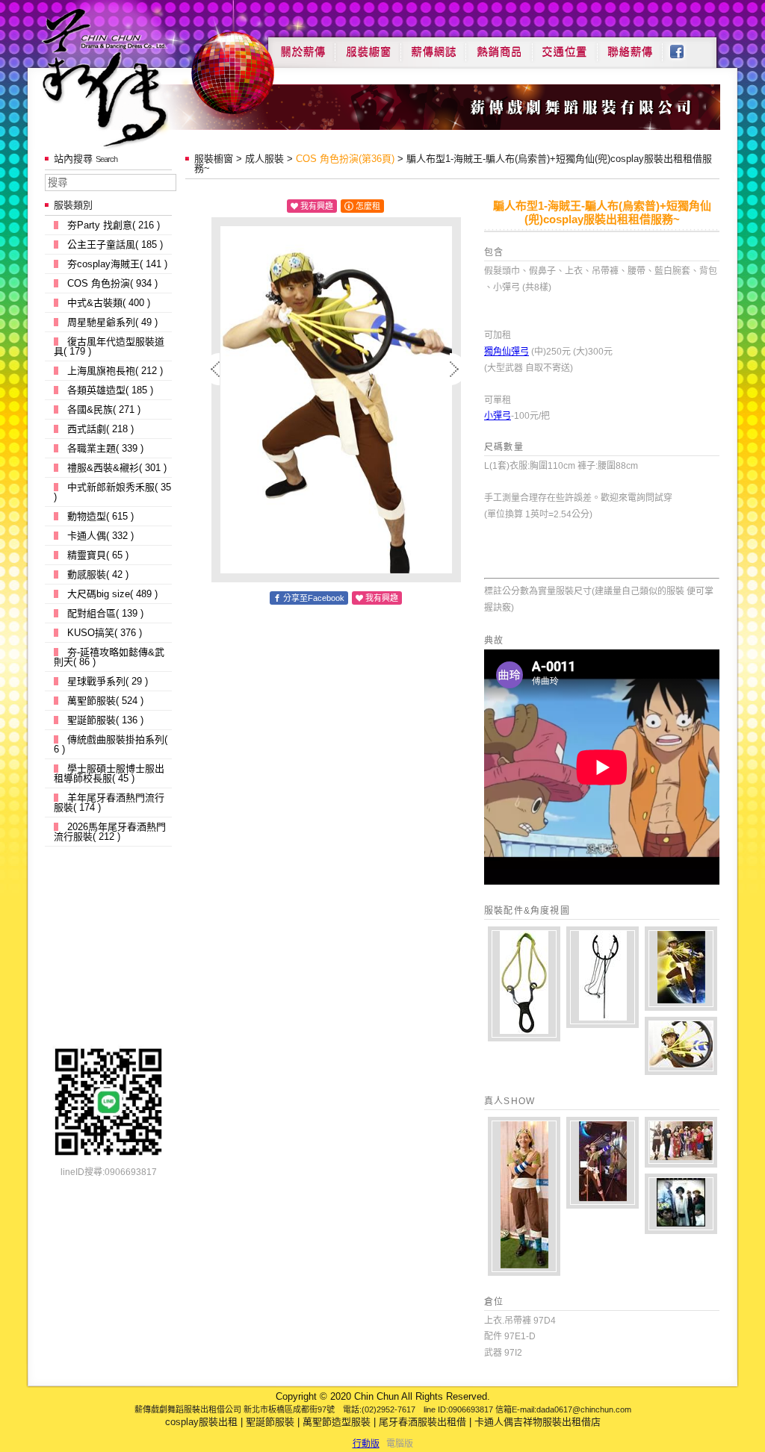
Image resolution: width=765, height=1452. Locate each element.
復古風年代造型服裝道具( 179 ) (109, 346)
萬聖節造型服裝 (337, 1421)
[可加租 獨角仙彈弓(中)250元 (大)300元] (602, 977)
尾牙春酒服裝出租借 (422, 1421)
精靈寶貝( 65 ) (97, 555)
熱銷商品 (499, 46)
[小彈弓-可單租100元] (524, 984)
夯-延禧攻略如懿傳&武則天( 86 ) (109, 657)
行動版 (366, 1444)
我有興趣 (316, 206)
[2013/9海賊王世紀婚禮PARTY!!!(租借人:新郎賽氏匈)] (680, 1203)
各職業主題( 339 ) (105, 448)
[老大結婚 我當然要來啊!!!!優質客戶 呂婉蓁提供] (524, 1196)
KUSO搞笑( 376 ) (104, 633)
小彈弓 (497, 416)
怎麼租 (368, 206)
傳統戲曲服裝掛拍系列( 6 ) (110, 744)
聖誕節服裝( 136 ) (105, 720)
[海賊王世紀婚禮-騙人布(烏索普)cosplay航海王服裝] (680, 1142)
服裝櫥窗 (367, 46)
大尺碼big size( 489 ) (112, 594)
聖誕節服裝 (270, 1421)
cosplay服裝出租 (201, 1421)
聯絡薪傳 (630, 46)
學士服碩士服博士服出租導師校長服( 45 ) (109, 773)
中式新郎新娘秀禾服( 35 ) (112, 492)
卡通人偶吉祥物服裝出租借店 (537, 1421)
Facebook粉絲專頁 (684, 46)
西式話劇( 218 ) (100, 429)
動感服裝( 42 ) (97, 574)
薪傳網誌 (433, 46)
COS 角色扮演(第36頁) (345, 158)
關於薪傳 (301, 46)
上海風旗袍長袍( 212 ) (115, 371)
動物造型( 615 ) (100, 516)
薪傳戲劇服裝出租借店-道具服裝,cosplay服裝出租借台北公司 (133, 77)
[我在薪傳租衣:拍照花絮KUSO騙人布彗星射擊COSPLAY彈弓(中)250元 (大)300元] (680, 968)
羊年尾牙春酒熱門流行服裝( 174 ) (109, 802)
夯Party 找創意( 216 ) (113, 225)
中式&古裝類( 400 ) (108, 303)
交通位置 (565, 46)
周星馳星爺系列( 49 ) (112, 322)
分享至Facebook (313, 597)
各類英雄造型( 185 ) (110, 390)
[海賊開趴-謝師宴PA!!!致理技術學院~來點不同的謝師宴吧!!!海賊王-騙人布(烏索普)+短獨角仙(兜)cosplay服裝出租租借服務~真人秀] (602, 1163)
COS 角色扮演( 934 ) (112, 283)
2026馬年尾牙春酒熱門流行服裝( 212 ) (110, 831)
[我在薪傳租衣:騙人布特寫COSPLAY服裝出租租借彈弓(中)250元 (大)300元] (680, 1046)
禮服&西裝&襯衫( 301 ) (117, 468)
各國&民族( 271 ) (103, 409)
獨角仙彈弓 (506, 351)
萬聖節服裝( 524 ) (105, 700)
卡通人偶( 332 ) (100, 535)
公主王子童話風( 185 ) (115, 244)
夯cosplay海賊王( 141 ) (117, 264)
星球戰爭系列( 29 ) (107, 681)
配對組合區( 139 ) (105, 613)
